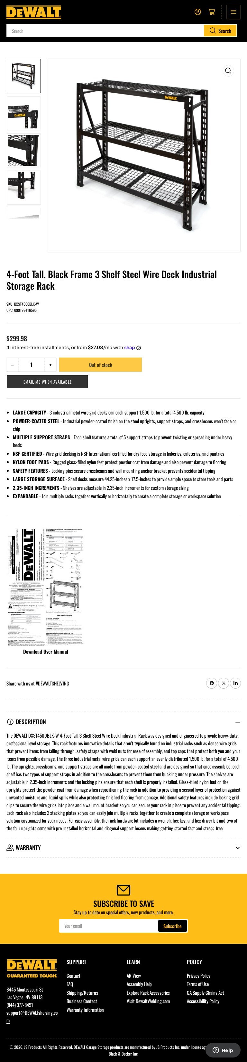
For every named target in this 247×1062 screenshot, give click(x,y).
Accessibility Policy (203, 1000)
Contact (73, 975)
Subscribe (172, 925)
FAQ (70, 983)
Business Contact (82, 1000)
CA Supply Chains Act (205, 992)
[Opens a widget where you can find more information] (223, 1051)
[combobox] (121, 30)
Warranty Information (85, 1009)
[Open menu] (233, 12)
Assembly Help (139, 983)
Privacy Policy (198, 975)
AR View (134, 975)
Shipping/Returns (82, 992)
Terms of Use (198, 983)
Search (224, 30)
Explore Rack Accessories (148, 992)
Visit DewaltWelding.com (148, 1000)
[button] (47, 382)
